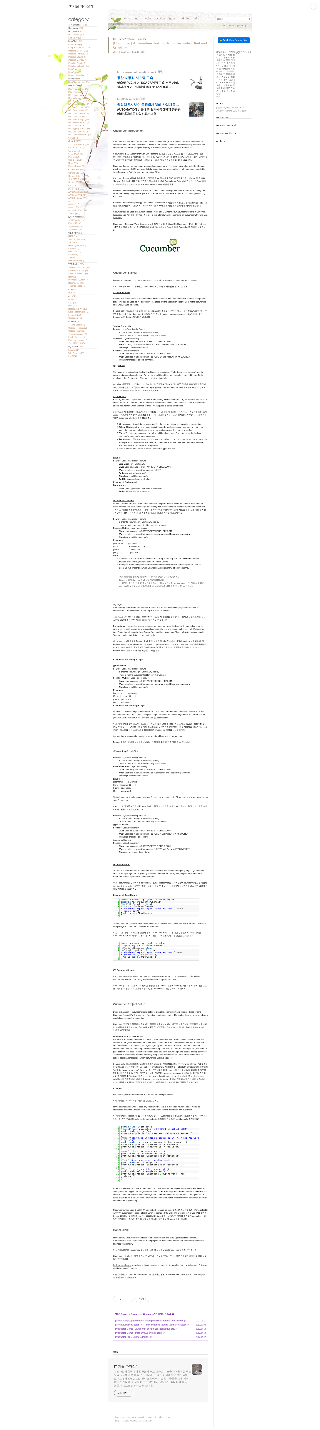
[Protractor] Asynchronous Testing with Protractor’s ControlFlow (149, 1320)
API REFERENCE (78, 145)
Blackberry (74, 254)
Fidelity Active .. (76, 337)
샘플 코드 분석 (77, 179)
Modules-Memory (77, 60)
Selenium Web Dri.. (79, 267)
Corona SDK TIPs (78, 176)
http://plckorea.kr (128, 98)
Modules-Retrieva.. (78, 54)
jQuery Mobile (77, 217)
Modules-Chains (77, 57)
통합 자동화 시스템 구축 (135, 78)
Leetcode (74, 315)
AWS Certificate (77, 198)
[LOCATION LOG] (160, 19)
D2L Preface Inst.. (78, 89)
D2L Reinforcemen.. (78, 122)
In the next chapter (122, 1265)
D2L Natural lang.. (78, 119)
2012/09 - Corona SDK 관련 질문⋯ (232, 111)
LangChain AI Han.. (78, 82)
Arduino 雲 (74, 207)
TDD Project (76, 264)
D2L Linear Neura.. (79, 95)
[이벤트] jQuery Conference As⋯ (231, 107)
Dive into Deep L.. (79, 85)
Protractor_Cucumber (142, 1314)
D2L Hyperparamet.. (79, 128)
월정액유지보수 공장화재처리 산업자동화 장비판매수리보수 (148, 105)
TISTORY (149, 1421)
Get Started (75, 45)
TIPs (72, 242)
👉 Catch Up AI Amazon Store (234, 40)
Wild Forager (76, 353)
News (73, 163)
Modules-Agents (77, 63)
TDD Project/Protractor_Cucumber (130, 39)
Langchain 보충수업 (78, 75)
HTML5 (73, 236)
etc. (72, 296)
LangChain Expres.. (79, 47)
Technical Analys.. (78, 334)
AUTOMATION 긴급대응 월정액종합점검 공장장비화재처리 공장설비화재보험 (149, 111)
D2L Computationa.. (78, 113)
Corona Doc (76, 173)
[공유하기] (124, 1299)
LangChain (75, 41)
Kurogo (73, 248)
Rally (72, 277)
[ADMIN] (185, 19)
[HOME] (126, 19)
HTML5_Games (77, 245)
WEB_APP (75, 233)
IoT (72, 185)
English (73, 350)
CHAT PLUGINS (77, 154)
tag (123, 1417)
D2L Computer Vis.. (79, 116)
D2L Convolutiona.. (79, 101)
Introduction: (136, 131)
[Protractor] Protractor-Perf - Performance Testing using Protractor (150, 1324)
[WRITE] (196, 19)
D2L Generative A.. (78, 132)
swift (72, 293)
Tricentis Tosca (76, 286)
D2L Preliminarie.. (77, 92)
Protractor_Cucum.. (78, 280)
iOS (72, 289)
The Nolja (74, 213)
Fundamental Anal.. (78, 340)
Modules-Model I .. (78, 51)
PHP (72, 306)
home (117, 1417)
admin (161, 1417)
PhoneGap (74, 251)
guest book (152, 1417)
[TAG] (136, 19)
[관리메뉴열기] (313, 6)
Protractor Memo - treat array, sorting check (138, 1333)
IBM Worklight (76, 261)
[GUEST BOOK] (172, 19)
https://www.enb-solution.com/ (136, 72)
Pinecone (74, 78)
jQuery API (74, 223)
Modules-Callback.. (78, 66)
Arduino (73, 204)
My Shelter (75, 347)
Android (73, 258)
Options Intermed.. (78, 331)
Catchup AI (76, 28)
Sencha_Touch (77, 239)
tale (72, 356)
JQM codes (75, 226)
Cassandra (75, 318)
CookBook (75, 160)
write (168, 1417)
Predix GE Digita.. (77, 189)
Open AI (74, 141)
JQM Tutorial (76, 220)
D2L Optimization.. (78, 110)
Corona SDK (76, 169)
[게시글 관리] (129, 1299)
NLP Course (76, 35)
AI (71, 201)
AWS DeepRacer (78, 192)
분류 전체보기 (78, 25)
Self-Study (74, 38)
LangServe (74, 69)
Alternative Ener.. (77, 210)
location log (141, 1417)
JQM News (75, 229)
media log (130, 1417)
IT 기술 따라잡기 (80, 6)
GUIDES (74, 151)
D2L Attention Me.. (78, 107)
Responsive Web (77, 309)
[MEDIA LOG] (147, 19)
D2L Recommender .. (79, 135)
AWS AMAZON (77, 195)
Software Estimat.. (78, 274)
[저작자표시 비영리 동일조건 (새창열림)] (154, 1298)
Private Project (76, 166)
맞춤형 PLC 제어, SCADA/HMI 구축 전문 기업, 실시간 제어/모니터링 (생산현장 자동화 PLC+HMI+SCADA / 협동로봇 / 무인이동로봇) (148, 85)
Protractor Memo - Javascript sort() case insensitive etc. (145, 1329)
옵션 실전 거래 (76, 343)
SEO (72, 303)
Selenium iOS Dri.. (78, 271)
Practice (73, 157)
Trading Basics (76, 325)
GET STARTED (77, 148)
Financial (74, 321)
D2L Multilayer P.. (77, 98)
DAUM (132, 1421)
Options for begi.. (77, 328)
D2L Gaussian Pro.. (78, 125)
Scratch (73, 138)
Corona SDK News (79, 182)
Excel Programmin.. (79, 312)
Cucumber (120, 131)
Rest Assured (76, 283)
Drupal (72, 299)
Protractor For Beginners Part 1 (132, 1337)
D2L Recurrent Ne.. (78, 104)
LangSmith (74, 72)
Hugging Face (76, 31)
